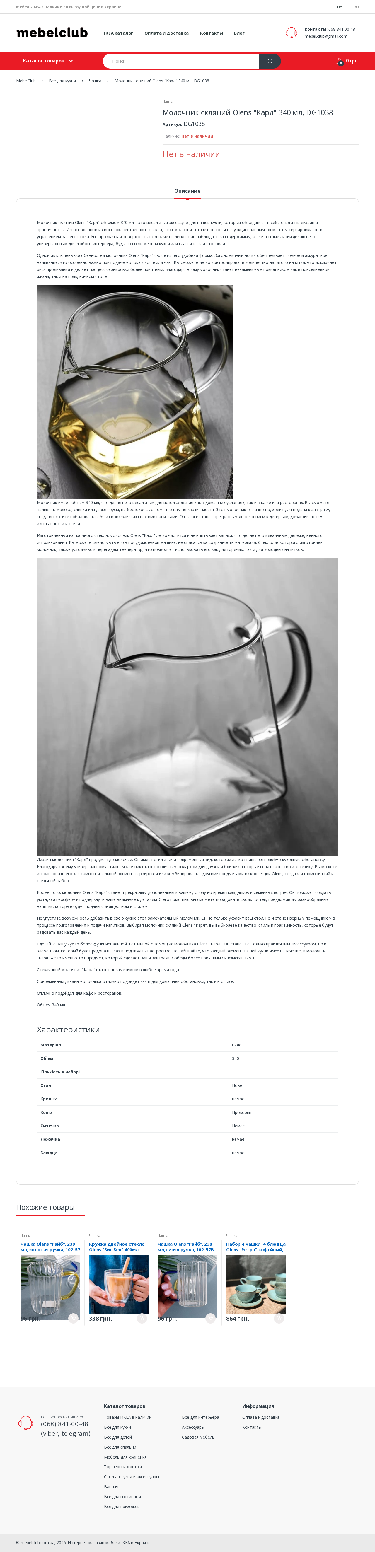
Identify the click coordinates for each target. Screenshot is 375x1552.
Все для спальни (120, 1447)
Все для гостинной (122, 1496)
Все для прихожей (122, 1506)
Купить (73, 1318)
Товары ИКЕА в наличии (127, 1417)
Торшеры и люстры (123, 1466)
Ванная (111, 1486)
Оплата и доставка (166, 33)
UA (339, 6)
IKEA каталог (118, 33)
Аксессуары (193, 1427)
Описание (187, 191)
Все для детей (118, 1437)
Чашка (168, 101)
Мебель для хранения (125, 1457)
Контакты (211, 33)
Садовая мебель (198, 1437)
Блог (239, 33)
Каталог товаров (43, 60)
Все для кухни (117, 1427)
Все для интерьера (200, 1417)
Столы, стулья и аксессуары (131, 1476)
